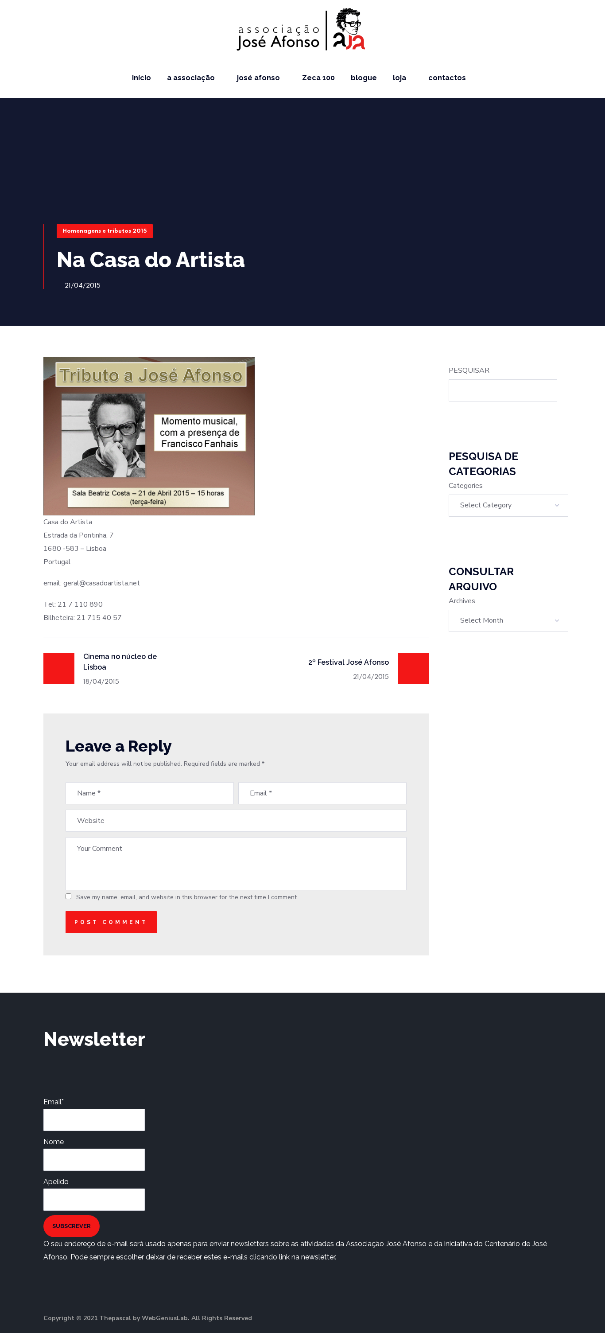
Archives (462, 601)
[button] (588, 77)
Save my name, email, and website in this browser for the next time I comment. (187, 897)
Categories (466, 486)
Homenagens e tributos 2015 (104, 231)
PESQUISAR (469, 370)
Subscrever (71, 1226)
